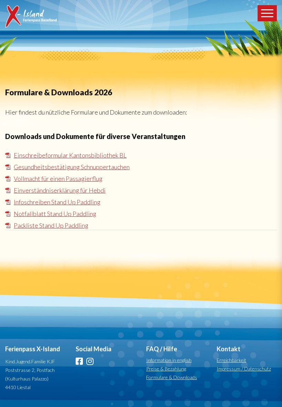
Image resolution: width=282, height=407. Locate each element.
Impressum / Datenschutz (244, 369)
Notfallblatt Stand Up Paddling (55, 213)
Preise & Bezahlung (166, 369)
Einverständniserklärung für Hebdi (60, 190)
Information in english (169, 360)
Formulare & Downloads (171, 377)
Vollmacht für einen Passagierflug (58, 178)
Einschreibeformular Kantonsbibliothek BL (70, 155)
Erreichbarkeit (231, 360)
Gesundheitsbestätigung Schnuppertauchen (72, 167)
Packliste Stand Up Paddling (51, 225)
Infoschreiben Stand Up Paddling (57, 202)
